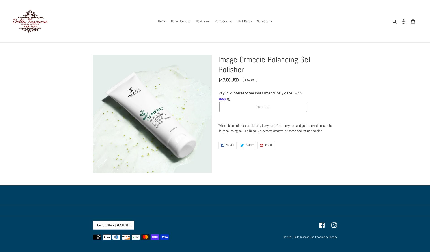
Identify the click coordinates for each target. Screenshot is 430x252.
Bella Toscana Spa (304, 237)
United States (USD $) (112, 225)
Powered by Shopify (326, 237)
